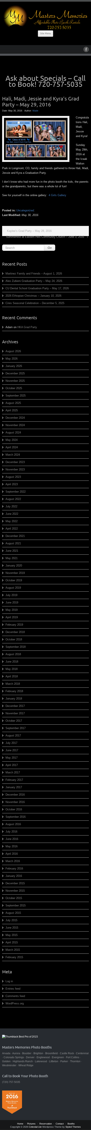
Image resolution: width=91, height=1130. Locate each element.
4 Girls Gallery (57, 195)
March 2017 (13, 772)
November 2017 (15, 713)
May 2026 (12, 358)
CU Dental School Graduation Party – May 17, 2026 (37, 288)
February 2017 (14, 779)
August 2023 (13, 476)
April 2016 (12, 853)
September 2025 (16, 395)
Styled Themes (73, 1127)
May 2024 (12, 439)
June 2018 (12, 661)
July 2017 (11, 742)
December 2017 (15, 706)
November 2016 (15, 802)
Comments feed (15, 996)
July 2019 (11, 595)
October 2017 (14, 720)
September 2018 (16, 646)
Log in (9, 981)
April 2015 (12, 942)
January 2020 (14, 565)
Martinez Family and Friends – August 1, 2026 (34, 273)
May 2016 (12, 846)
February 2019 (14, 624)
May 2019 (12, 609)
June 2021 (12, 550)
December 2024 (15, 417)
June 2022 (12, 513)
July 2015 (11, 920)
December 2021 (15, 536)
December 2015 (15, 883)
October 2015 (14, 898)
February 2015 (14, 957)
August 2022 (13, 499)
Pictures (31, 1123)
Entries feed (13, 988)
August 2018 (13, 654)
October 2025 (14, 388)
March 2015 (13, 949)
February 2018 (14, 691)
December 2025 (15, 373)
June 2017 (12, 750)
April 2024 (12, 447)
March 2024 (13, 454)
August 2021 (13, 543)
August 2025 (13, 403)
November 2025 (15, 380)
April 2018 (12, 676)
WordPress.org (15, 1003)
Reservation (45, 1123)
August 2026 (13, 351)
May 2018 (12, 669)
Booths (71, 1123)
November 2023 (15, 469)
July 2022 (11, 506)
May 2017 (12, 757)
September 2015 (16, 905)
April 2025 (12, 410)
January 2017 (14, 787)
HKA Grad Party (27, 327)
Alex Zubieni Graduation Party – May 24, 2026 (34, 280)
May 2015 (12, 935)
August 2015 (13, 912)
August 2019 (13, 587)
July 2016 (11, 831)
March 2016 (13, 861)
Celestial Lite (35, 1127)
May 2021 (12, 558)
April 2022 (12, 528)
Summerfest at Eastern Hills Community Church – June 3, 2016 (45, 236)
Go (50, 247)
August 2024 (13, 432)
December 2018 (15, 632)
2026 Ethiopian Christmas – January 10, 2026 (33, 295)
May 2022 (12, 521)
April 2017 (12, 765)
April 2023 (12, 484)
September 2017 (16, 728)
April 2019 (12, 617)
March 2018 (13, 683)
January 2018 (14, 698)
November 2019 (15, 573)
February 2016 (14, 868)
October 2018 (14, 639)
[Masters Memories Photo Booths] (45, 17)
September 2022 (16, 491)
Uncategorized (25, 210)
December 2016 (15, 794)
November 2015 (15, 890)
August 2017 (13, 735)
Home (20, 1123)
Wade (35, 110)
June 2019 (12, 602)
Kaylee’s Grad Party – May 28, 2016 (29, 230)
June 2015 (12, 927)
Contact (60, 1123)
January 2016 (14, 875)
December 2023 (15, 462)
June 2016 (12, 839)
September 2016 (16, 816)
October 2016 (14, 809)
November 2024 (15, 425)
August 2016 (13, 824)
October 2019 (14, 580)
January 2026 (14, 366)
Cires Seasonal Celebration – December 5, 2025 (35, 303)
